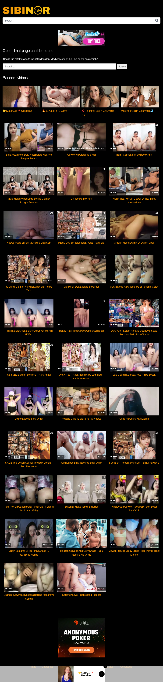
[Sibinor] (26, 10)
